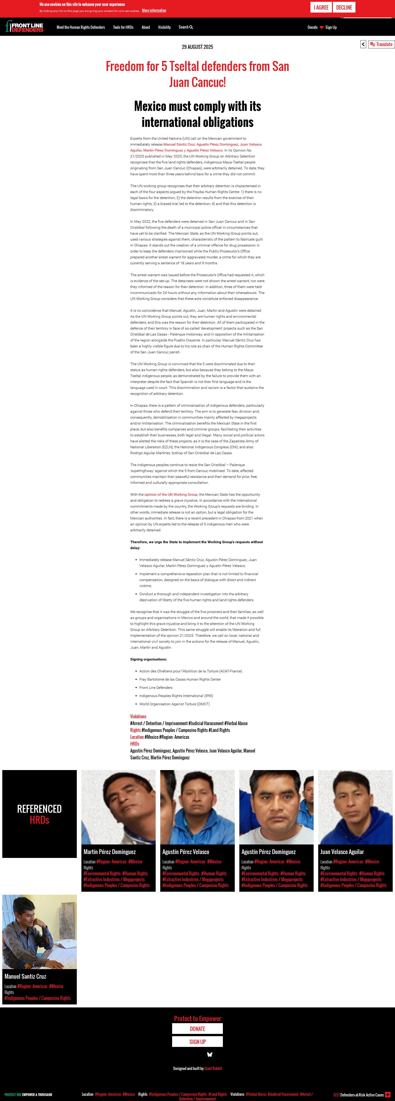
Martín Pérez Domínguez (163, 150)
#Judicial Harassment (206, 723)
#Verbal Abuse (236, 723)
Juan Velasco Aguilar (225, 751)
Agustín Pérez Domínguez (217, 144)
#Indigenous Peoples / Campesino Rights (175, 730)
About (146, 27)
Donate (313, 27)
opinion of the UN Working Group (171, 494)
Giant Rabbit (213, 1068)
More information (154, 10)
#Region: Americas (174, 737)
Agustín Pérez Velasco (205, 150)
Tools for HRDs (123, 27)
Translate (384, 44)
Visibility (164, 27)
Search (184, 27)
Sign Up (331, 27)
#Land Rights (219, 730)
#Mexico (151, 737)
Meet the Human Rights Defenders (81, 27)
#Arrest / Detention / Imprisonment (159, 723)
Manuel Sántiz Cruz (179, 144)
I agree (321, 7)
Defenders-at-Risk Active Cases (359, 1095)
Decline (344, 7)
